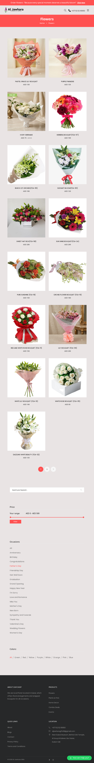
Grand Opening (17, 583)
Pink (64, 657)
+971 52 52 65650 (78, 11)
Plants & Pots (54, 698)
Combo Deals (54, 707)
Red (24, 657)
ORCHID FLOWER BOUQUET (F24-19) (68, 295)
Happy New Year (17, 588)
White (48, 657)
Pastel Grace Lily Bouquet (26, 81)
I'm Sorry (14, 592)
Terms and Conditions (16, 746)
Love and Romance (18, 597)
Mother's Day (16, 606)
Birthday (13, 557)
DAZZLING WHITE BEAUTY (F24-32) (26, 454)
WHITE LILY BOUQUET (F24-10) (26, 401)
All (11, 548)
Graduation (15, 579)
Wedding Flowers (17, 628)
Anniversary (15, 552)
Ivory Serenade (26, 135)
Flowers (52, 693)
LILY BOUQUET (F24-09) (67, 348)
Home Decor (54, 702)
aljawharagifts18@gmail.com (63, 731)
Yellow (31, 657)
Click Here (68, 3)
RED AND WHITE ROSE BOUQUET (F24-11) (26, 348)
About (9, 727)
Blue (71, 657)
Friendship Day (16, 570)
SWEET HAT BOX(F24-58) (26, 241)
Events (51, 712)
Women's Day (16, 632)
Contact (10, 737)
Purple (40, 657)
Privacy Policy (12, 742)
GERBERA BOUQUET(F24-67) (68, 135)
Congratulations (17, 561)
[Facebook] (49, 760)
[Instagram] (53, 760)
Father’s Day (15, 566)
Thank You (14, 619)
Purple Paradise (67, 81)
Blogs (9, 732)
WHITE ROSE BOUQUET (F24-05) (67, 401)
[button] (79, 758)
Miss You (13, 601)
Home (42, 23)
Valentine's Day (17, 624)
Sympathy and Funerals (20, 615)
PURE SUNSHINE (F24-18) (26, 295)
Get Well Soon (16, 575)
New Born (14, 610)
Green (17, 657)
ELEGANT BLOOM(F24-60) (68, 188)
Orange (56, 657)
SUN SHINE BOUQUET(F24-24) (67, 241)
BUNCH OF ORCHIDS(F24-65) (26, 188)
